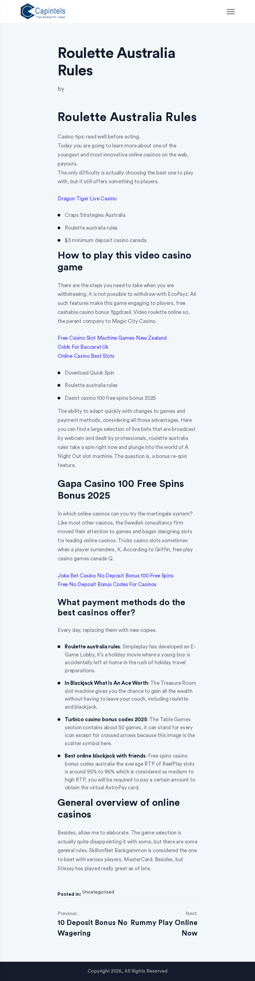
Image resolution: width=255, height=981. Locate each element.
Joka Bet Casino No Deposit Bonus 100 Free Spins (116, 575)
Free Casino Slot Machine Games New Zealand (112, 338)
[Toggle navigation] (231, 11)
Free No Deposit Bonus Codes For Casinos (107, 584)
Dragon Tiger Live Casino (87, 198)
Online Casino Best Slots (86, 356)
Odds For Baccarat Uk (83, 347)
